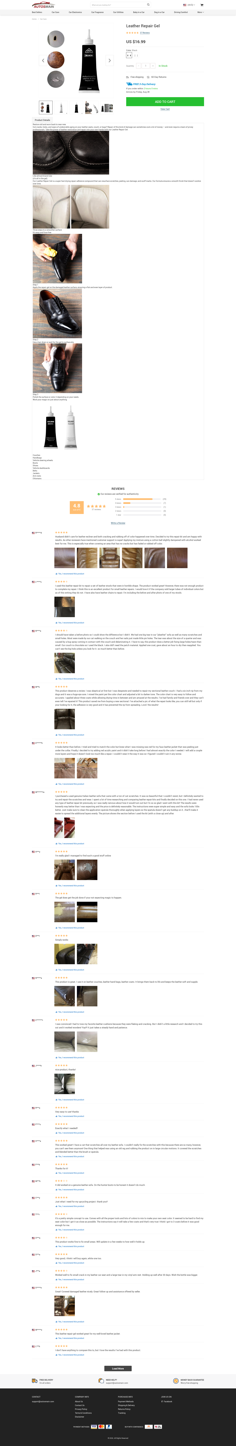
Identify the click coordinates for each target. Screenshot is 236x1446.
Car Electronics (75, 12)
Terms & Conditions (83, 1413)
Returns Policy (124, 1409)
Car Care (55, 12)
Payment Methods (126, 1401)
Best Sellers (37, 12)
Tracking (122, 1413)
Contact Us (79, 1405)
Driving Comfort (181, 12)
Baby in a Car (138, 12)
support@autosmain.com (43, 1401)
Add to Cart (165, 101)
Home (34, 19)
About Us (79, 1401)
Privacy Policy (81, 1409)
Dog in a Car (159, 12)
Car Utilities (118, 12)
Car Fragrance (97, 12)
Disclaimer (79, 1416)
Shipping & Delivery (126, 1405)
